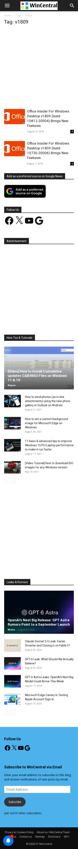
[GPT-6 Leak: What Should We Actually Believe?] (12, 663)
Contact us (25, 836)
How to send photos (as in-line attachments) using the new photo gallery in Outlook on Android (47, 401)
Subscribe (15, 802)
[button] (72, 5)
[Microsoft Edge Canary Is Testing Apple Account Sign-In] (12, 699)
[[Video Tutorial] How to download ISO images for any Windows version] (12, 467)
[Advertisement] (39, 68)
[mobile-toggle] (7, 5)
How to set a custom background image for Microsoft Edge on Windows (46, 423)
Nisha (11, 629)
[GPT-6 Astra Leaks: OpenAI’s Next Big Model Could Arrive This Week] (12, 681)
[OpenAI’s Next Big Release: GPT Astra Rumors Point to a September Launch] (39, 612)
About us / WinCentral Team (53, 832)
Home (7, 15)
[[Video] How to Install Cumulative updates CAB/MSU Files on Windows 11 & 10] (39, 367)
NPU (66, 836)
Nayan (12, 385)
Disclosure (54, 836)
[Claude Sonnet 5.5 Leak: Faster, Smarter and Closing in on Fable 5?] (12, 645)
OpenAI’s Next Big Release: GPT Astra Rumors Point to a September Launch (39, 622)
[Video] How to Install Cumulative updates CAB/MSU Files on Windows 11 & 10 (37, 375)
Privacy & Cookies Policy (19, 832)
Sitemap (40, 836)
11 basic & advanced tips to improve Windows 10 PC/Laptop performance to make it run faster (49, 445)
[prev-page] (6, 480)
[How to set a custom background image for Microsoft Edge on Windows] (12, 423)
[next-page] (13, 480)
